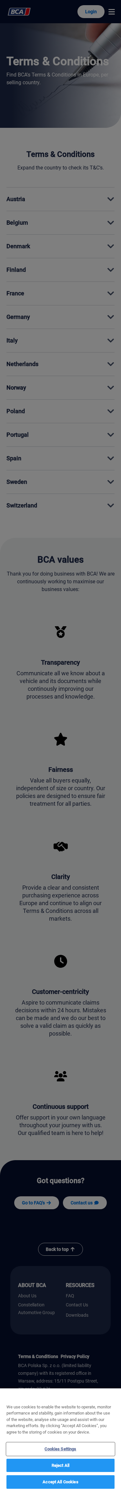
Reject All (60, 1465)
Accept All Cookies (60, 1481)
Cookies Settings (60, 1448)
